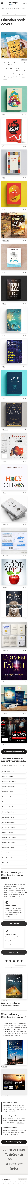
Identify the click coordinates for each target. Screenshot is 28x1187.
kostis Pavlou (6, 146)
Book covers (15, 8)
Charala (5, 587)
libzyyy (4, 461)
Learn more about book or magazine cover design (10, 1004)
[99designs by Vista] (13, 3)
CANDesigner (6, 744)
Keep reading (12, 1111)
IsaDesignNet (24, 59)
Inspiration (8, 8)
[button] (26, 1176)
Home (3, 8)
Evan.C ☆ (5, 429)
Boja (4, 114)
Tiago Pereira (5, 1096)
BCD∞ (4, 303)
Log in (25, 3)
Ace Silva (5, 713)
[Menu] (2, 3)
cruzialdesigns (6, 618)
